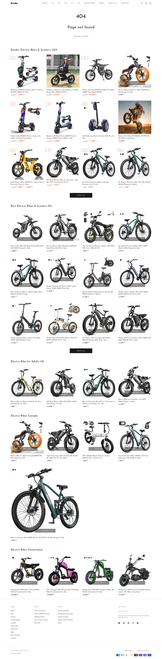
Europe (13, 617)
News (12, 632)
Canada (13, 623)
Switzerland (15, 626)
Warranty (37, 623)
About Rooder (15, 635)
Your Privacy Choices (41, 620)
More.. (60, 623)
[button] (142, 3)
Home (13, 611)
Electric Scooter (63, 617)
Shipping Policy (39, 617)
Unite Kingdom (16, 620)
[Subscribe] (145, 611)
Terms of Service (39, 611)
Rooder (17, 650)
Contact (13, 638)
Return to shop (81, 36)
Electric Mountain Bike (65, 620)
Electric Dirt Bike (63, 611)
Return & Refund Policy (42, 614)
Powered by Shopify (16, 653)
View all (81, 195)
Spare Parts (14, 629)
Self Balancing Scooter (65, 614)
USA (12, 614)
